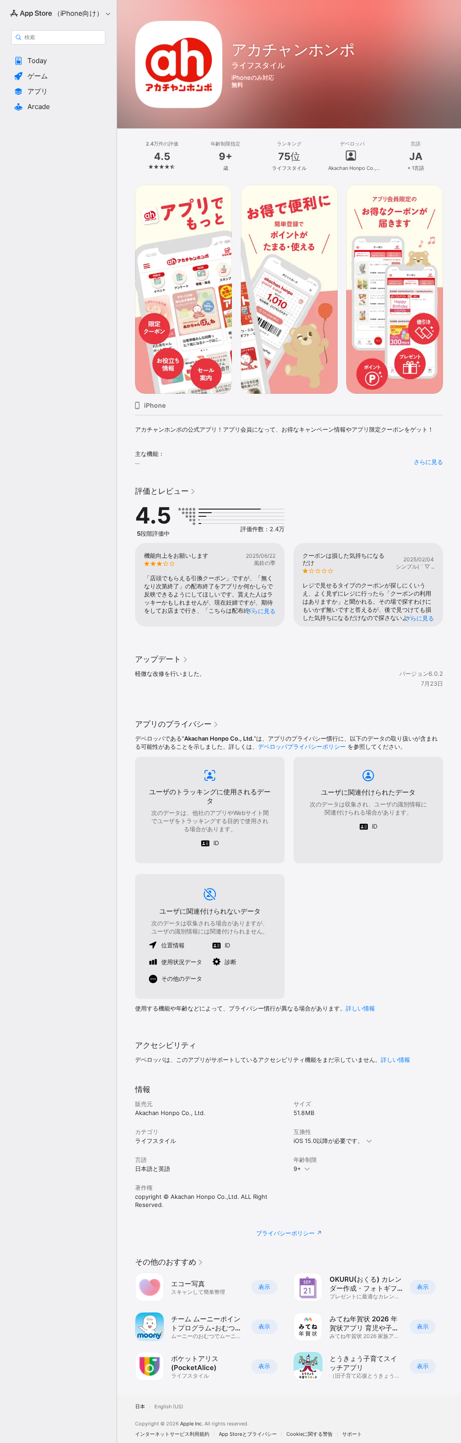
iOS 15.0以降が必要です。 (328, 1140)
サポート (352, 1434)
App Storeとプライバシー (248, 1434)
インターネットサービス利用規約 (172, 1434)
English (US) (168, 1406)
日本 (140, 1406)
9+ (297, 1168)
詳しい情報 (360, 1008)
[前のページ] (126, 156)
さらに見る (428, 461)
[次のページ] (452, 156)
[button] (58, 61)
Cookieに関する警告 (309, 1434)
